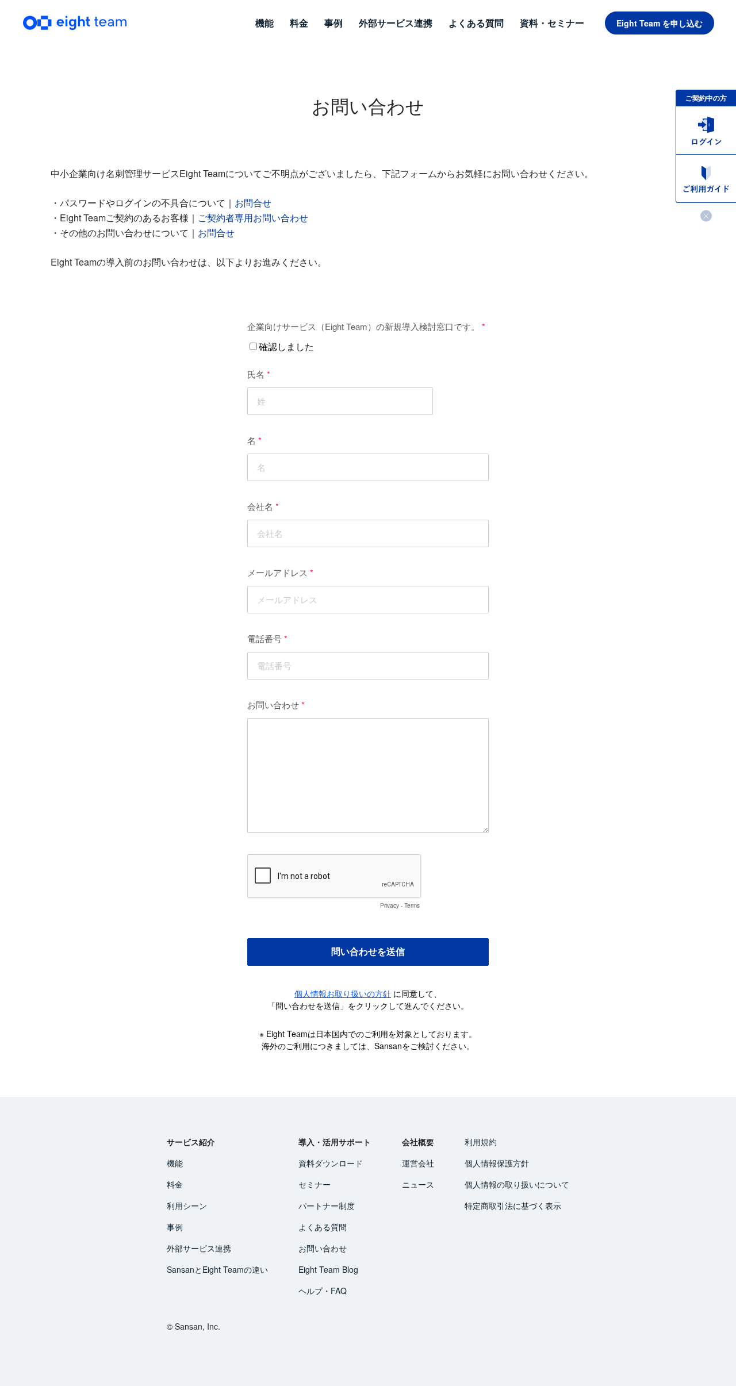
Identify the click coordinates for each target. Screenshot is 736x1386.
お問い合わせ (322, 1248)
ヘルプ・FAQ (322, 1290)
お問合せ (253, 202)
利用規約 (481, 1141)
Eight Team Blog (328, 1269)
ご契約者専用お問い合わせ (253, 217)
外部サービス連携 (199, 1248)
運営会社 (418, 1163)
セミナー (314, 1184)
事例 (175, 1227)
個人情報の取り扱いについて (517, 1184)
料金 (175, 1184)
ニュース (418, 1184)
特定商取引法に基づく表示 (513, 1205)
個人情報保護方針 (497, 1163)
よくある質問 (322, 1227)
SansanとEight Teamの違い (217, 1269)
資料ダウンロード (330, 1163)
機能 (175, 1163)
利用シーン (187, 1205)
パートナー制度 (326, 1205)
